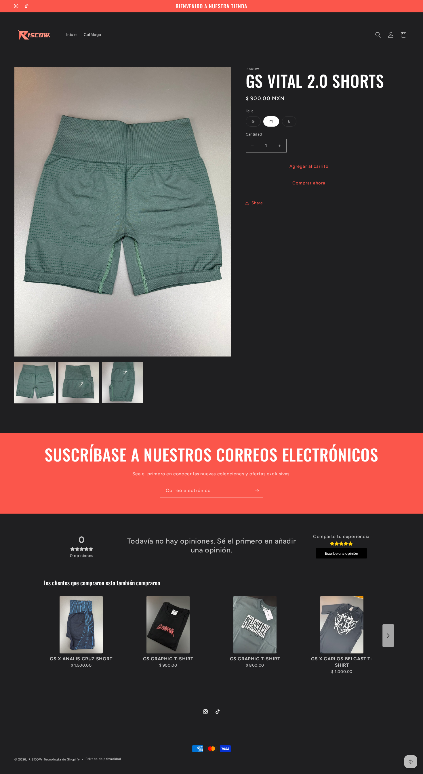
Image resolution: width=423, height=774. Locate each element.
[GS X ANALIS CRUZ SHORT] (81, 624)
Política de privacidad (103, 759)
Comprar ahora (308, 183)
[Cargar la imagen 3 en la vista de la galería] (122, 382)
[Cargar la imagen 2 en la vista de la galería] (79, 382)
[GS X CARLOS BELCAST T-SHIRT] (341, 624)
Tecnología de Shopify (62, 759)
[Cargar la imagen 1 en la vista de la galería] (35, 382)
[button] (378, 34)
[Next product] (388, 635)
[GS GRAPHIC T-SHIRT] (168, 624)
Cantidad (254, 134)
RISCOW (35, 759)
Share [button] (257, 203)
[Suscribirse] (256, 490)
